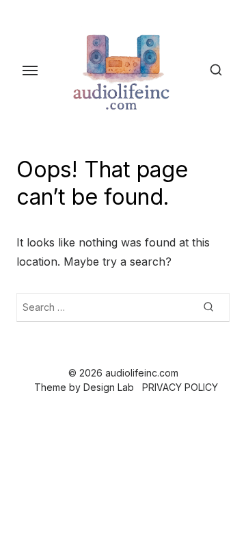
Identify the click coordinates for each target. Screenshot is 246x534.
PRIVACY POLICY (180, 387)
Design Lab (108, 387)
